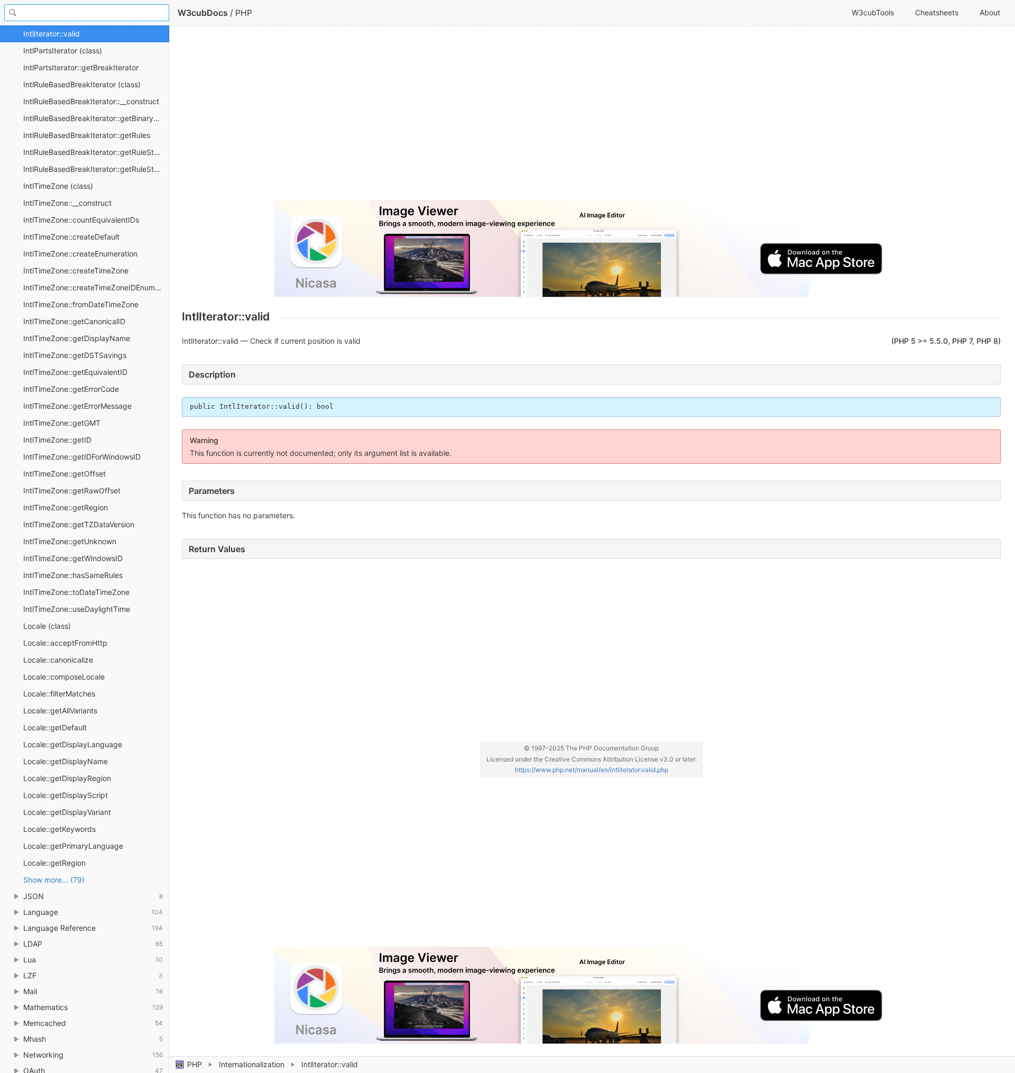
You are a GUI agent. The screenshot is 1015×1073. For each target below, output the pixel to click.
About (990, 12)
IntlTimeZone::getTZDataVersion (78, 524)
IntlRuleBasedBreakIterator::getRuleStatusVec (96, 168)
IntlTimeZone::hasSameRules (73, 575)
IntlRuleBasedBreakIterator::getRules (86, 135)
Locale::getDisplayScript (65, 795)
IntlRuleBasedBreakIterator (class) (82, 84)
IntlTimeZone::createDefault (71, 236)
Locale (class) (47, 625)
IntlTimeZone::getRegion (65, 507)
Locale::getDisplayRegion (67, 778)
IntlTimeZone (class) (58, 185)
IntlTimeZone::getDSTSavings (74, 355)
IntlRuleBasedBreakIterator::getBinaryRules (96, 118)
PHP (194, 1064)
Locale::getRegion (54, 862)
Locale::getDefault (55, 727)
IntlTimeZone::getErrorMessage (77, 405)
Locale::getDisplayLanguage (72, 744)
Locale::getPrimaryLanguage (73, 845)
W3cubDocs (203, 12)
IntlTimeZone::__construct (67, 202)
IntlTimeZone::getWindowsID (73, 558)
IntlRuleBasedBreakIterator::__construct (91, 101)
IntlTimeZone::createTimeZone (75, 270)
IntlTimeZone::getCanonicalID (74, 321)
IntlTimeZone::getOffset (64, 473)
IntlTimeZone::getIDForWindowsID (82, 456)
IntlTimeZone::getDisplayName (76, 338)
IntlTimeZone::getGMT (61, 422)
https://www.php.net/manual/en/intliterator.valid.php (591, 770)
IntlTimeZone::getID (57, 439)
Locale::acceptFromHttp (65, 642)
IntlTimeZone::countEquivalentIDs (81, 219)
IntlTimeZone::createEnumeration (80, 253)
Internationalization (251, 1064)
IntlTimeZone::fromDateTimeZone (81, 304)
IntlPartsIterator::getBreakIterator (81, 67)
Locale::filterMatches (59, 693)
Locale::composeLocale (64, 676)
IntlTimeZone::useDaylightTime (76, 608)
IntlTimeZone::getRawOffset (72, 490)
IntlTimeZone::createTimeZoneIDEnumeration (96, 287)
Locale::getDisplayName (65, 761)
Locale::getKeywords (59, 828)
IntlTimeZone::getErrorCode (71, 388)
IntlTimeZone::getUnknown (69, 541)
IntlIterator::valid (51, 33)
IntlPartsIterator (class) (62, 50)
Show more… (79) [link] (54, 879)
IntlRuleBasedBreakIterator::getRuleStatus (96, 152)
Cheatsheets (936, 12)
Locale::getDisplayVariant (67, 812)
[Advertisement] (499, 117)
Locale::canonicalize (58, 659)
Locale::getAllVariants (60, 710)
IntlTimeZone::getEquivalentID (75, 372)
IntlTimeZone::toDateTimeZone (76, 592)
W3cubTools (873, 12)
